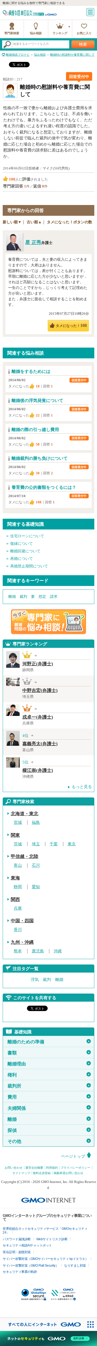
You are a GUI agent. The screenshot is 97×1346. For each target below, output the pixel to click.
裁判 (23, 597)
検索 (83, 44)
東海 (15, 878)
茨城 (18, 844)
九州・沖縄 (22, 942)
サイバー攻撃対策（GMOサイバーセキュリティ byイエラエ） (45, 1259)
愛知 (36, 887)
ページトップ (73, 1156)
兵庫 (18, 908)
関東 (15, 835)
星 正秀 (33, 242)
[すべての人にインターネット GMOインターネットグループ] (42, 1324)
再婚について (21, 559)
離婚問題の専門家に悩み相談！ (48, 621)
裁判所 (49, 1086)
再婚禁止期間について (29, 566)
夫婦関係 (49, 1108)
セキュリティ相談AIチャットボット (27, 1245)
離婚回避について (25, 551)
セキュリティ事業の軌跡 (20, 1272)
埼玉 (36, 844)
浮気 (35, 979)
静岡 (18, 887)
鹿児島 (38, 951)
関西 (15, 899)
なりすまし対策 (75, 1265)
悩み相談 (36, 33)
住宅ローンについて (27, 536)
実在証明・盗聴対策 (17, 1252)
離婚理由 (49, 1063)
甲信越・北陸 (24, 856)
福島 (36, 822)
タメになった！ (71, 325)
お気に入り (84, 33)
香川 (18, 930)
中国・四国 (22, 920)
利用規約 (52, 1167)
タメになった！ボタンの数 (69, 222)
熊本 (18, 951)
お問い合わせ (13, 1167)
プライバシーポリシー (75, 1167)
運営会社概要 (34, 1167)
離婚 (12, 597)
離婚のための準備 (49, 1041)
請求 (53, 597)
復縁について (21, 544)
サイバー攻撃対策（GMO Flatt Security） (30, 1265)
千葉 (54, 844)
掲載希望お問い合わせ (68, 1173)
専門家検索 (11, 33)
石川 (36, 865)
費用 (49, 1097)
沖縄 (58, 951)
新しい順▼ (12, 222)
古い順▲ (34, 222)
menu (90, 12)
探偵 (49, 1130)
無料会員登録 (42, 1173)
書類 (49, 1052)
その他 (49, 1141)
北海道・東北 (24, 813)
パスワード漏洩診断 (17, 1239)
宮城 (18, 822)
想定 (42, 597)
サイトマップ (21, 1173)
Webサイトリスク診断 (52, 1239)
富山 (18, 865)
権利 (49, 1074)
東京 (72, 844)
